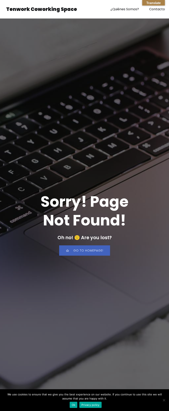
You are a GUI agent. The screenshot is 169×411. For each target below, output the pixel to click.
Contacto (157, 9)
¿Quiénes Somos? (124, 9)
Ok (73, 404)
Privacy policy (90, 404)
